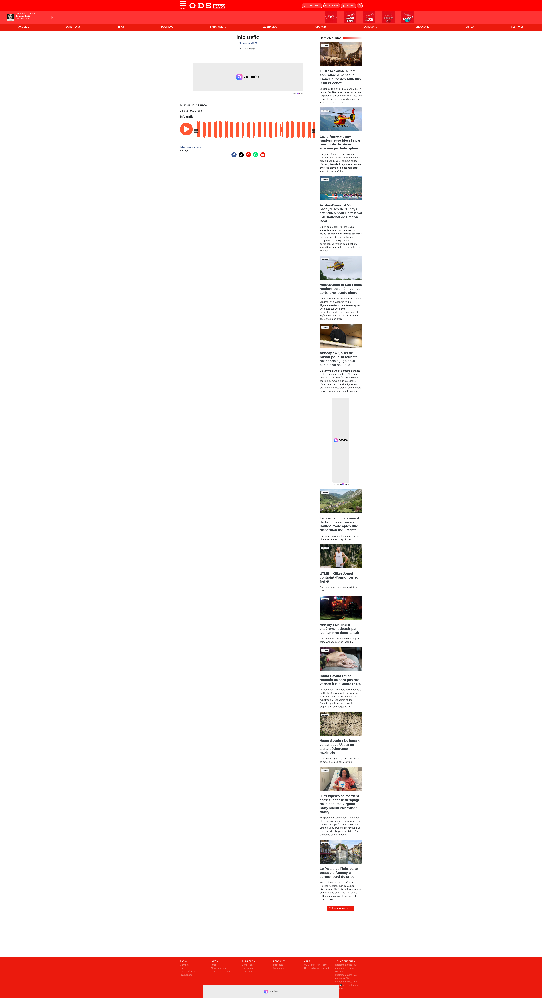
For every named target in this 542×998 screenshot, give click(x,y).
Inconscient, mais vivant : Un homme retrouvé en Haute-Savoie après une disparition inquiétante (340, 524)
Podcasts (320, 27)
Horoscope (421, 27)
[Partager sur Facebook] (233, 156)
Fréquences (186, 974)
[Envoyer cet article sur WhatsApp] (255, 156)
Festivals (517, 27)
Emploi (469, 27)
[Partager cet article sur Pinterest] (247, 156)
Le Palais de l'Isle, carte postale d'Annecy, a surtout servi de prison (339, 872)
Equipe (183, 968)
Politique (167, 27)
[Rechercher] (360, 5)
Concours (370, 27)
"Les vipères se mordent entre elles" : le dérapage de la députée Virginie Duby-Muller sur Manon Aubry (340, 804)
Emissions (247, 968)
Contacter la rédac (221, 971)
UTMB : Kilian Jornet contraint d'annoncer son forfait (340, 577)
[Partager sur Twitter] (240, 156)
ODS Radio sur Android (316, 968)
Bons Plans (73, 27)
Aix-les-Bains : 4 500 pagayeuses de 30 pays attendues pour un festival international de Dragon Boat (341, 213)
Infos (121, 27)
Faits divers (218, 27)
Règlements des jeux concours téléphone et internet (347, 985)
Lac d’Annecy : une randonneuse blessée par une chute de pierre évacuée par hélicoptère (340, 142)
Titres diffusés (187, 971)
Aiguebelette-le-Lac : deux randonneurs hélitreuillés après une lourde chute (341, 289)
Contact (184, 964)
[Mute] (51, 17)
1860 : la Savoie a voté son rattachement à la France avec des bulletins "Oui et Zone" (340, 77)
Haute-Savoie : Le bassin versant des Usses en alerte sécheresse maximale (340, 746)
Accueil (23, 27)
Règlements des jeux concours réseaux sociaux (346, 968)
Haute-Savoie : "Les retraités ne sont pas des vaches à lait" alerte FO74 (340, 680)
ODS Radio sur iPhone (316, 964)
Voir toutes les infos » (341, 908)
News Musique (219, 968)
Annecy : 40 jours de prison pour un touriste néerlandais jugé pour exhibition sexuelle (338, 359)
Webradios (270, 27)
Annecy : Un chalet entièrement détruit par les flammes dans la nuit (339, 629)
